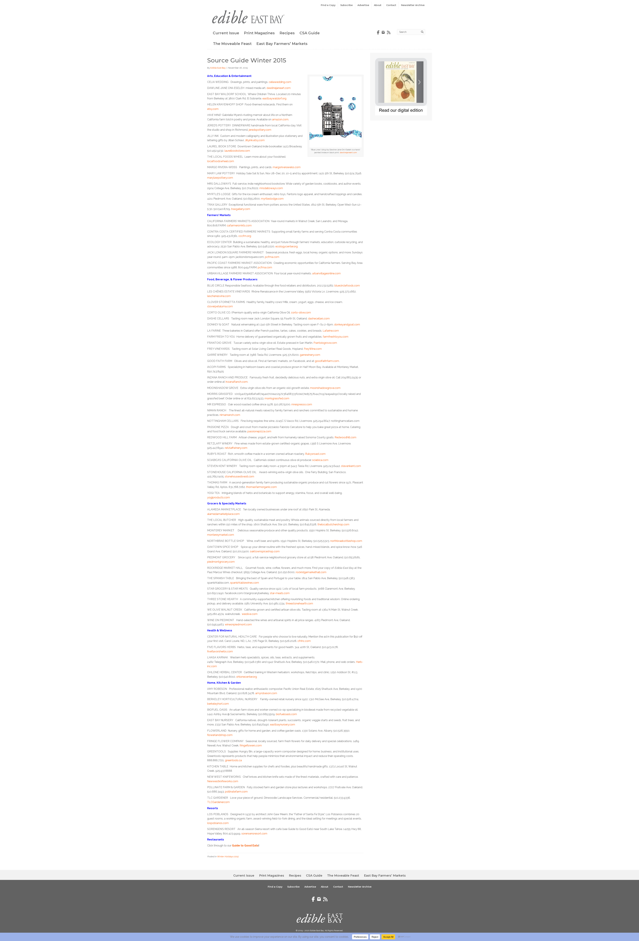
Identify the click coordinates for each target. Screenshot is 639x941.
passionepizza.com (259, 431)
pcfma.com (272, 257)
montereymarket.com (220, 534)
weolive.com (249, 614)
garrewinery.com (310, 354)
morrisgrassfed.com (277, 398)
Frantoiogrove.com (325, 342)
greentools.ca (233, 760)
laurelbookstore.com (237, 150)
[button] (612, 929)
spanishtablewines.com (244, 582)
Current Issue (226, 33)
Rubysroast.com (315, 453)
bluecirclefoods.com (347, 285)
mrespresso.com (301, 404)
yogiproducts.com (218, 497)
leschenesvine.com (219, 296)
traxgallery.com (240, 209)
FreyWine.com (313, 348)
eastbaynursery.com (282, 724)
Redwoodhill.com (345, 437)
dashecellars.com (319, 318)
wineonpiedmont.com (238, 624)
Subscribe (346, 5)
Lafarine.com (331, 330)
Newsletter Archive (413, 5)
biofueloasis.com (286, 714)
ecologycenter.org (286, 246)
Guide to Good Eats (245, 845)
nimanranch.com (230, 414)
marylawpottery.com (220, 177)
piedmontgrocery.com (221, 561)
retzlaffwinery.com (236, 447)
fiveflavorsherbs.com (220, 651)
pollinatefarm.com (236, 791)
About (377, 5)
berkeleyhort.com (218, 703)
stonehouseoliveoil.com (239, 476)
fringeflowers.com (251, 745)
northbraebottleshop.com (346, 540)
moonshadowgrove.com (325, 388)
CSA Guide (310, 33)
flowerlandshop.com (219, 735)
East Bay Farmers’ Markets (282, 43)
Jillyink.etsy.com (255, 140)
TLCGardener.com (218, 802)
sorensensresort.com (254, 833)
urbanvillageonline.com (326, 273)
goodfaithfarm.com (327, 361)
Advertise (363, 5)
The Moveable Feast (232, 43)
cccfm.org (244, 236)
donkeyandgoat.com (347, 324)
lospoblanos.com (218, 823)
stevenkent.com (351, 466)
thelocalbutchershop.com (333, 524)
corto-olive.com (301, 312)
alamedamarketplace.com (223, 514)
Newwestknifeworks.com (222, 781)
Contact (391, 5)
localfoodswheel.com (220, 161)
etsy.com (212, 109)
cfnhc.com (304, 641)
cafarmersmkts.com (239, 225)
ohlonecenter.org (246, 676)
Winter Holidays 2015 (227, 856)
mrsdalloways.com (271, 188)
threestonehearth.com (299, 603)
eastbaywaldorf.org (274, 98)
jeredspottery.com (260, 129)
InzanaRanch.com (236, 381)
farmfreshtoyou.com (335, 336)
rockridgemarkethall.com (311, 572)
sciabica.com (320, 460)
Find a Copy (328, 5)
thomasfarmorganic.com (261, 487)
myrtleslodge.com (272, 198)
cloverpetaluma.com (220, 306)
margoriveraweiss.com (287, 167)
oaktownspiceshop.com (265, 551)
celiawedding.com (280, 82)
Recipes (287, 33)
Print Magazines (259, 33)
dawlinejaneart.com (348, 152)
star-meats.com (280, 593)
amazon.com (280, 119)
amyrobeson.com (266, 693)
